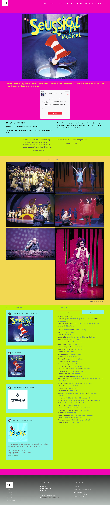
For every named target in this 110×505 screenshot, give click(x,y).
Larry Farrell (96, 400)
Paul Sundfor (70, 398)
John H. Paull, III (95, 378)
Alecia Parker (86, 369)
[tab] (69, 312)
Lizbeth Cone (75, 374)
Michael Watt (69, 326)
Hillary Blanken (63, 381)
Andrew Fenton (74, 383)
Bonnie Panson (78, 376)
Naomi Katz (73, 391)
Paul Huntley (78, 366)
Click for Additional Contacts (79, 496)
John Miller (75, 386)
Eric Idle (92, 337)
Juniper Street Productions (80, 378)
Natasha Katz (74, 361)
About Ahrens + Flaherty (47, 488)
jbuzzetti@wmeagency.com (79, 492)
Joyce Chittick (74, 422)
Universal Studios (63, 321)
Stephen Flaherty (80, 330)
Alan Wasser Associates (77, 371)
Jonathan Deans (74, 364)
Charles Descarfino (86, 408)
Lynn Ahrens (68, 330)
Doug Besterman (78, 342)
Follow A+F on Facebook (47, 493)
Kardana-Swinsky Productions (86, 324)
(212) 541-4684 (13, 455)
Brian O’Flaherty (69, 400)
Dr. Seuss (76, 339)
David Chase (78, 347)
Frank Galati (70, 352)
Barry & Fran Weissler (88, 319)
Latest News (44, 486)
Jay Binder (67, 418)
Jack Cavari (83, 403)
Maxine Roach (80, 393)
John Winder (88, 398)
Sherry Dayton (78, 418)
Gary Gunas (75, 369)
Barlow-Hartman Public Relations (83, 420)
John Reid (81, 400)
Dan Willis (78, 398)
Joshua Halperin (88, 383)
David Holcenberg (75, 344)
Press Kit (44, 490)
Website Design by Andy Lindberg (49, 495)
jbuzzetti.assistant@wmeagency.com (81, 494)
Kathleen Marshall (76, 354)
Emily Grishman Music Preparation (81, 415)
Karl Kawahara (67, 393)
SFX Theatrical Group (73, 319)
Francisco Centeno (73, 405)
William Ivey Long (77, 359)
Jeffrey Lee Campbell (70, 403)
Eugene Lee (73, 357)
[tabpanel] (80, 370)
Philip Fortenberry (70, 413)
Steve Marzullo (84, 410)
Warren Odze (67, 408)
